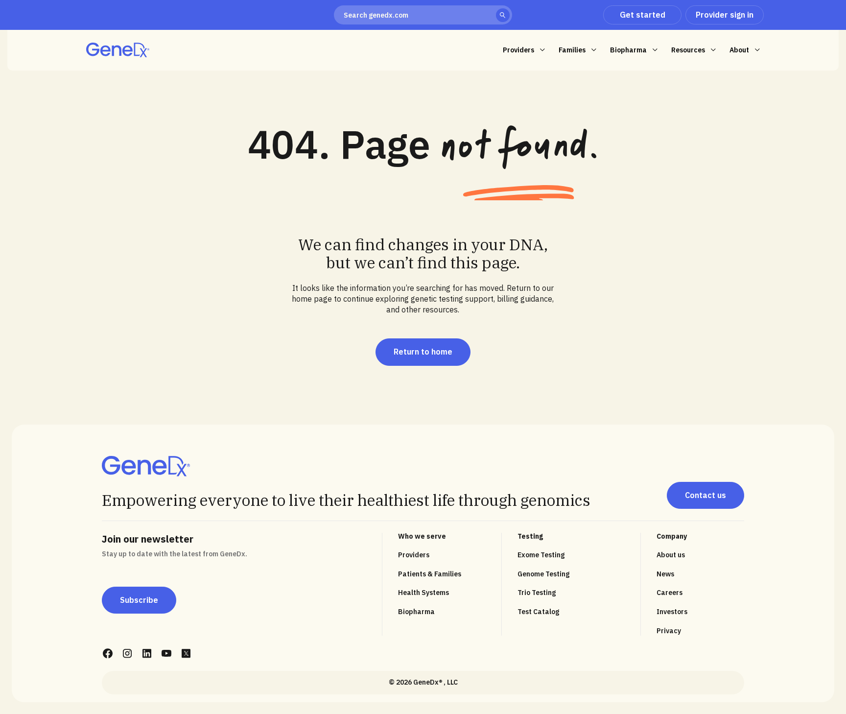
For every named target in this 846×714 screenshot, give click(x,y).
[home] (117, 50)
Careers (669, 592)
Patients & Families (429, 574)
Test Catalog (538, 611)
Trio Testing (536, 592)
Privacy (669, 630)
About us (671, 554)
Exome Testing (540, 554)
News (665, 574)
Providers (413, 554)
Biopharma (416, 611)
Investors (672, 611)
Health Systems (423, 592)
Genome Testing (543, 574)
